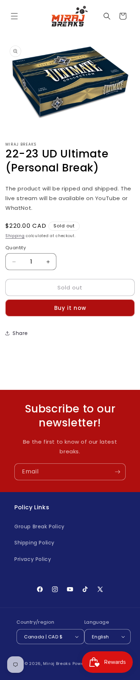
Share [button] (20, 333)
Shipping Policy (34, 542)
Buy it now (70, 308)
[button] (14, 16)
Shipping (15, 236)
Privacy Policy (32, 559)
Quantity (15, 247)
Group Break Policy (39, 526)
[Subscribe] (117, 471)
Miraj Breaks (57, 663)
